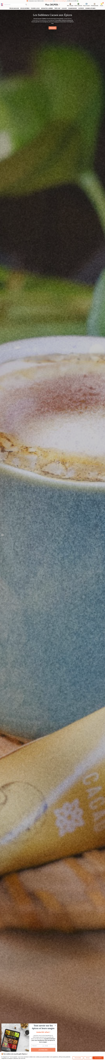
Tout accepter (98, 1057)
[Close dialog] (55, 1025)
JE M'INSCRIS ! (43, 1050)
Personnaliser (78, 1057)
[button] (101, 4)
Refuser (88, 1057)
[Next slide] (103, 535)
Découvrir (52, 28)
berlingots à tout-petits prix (64, 1)
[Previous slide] (2, 535)
